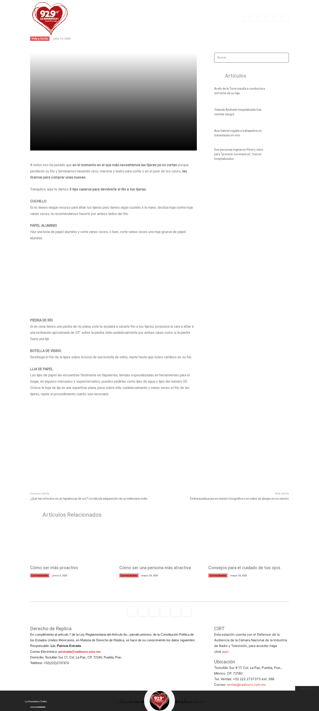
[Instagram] (254, 18)
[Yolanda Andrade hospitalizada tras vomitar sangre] (281, 113)
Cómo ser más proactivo (54, 568)
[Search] (284, 58)
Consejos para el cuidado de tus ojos (244, 568)
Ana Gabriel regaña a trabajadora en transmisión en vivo (238, 133)
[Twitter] (278, 18)
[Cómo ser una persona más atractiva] (159, 544)
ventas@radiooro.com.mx (246, 685)
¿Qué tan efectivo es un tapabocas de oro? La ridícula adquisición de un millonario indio (88, 498)
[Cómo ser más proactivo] (70, 544)
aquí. (225, 652)
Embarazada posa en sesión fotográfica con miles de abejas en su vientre (239, 498)
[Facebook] (246, 18)
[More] (105, 144)
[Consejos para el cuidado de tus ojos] (248, 544)
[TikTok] (270, 18)
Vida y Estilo (39, 38)
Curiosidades (39, 575)
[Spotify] (262, 18)
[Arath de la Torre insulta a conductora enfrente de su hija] (281, 92)
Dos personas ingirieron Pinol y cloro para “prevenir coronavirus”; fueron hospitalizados (238, 154)
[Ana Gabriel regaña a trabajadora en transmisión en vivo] (281, 134)
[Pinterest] (85, 144)
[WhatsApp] (286, 18)
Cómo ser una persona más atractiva (155, 568)
